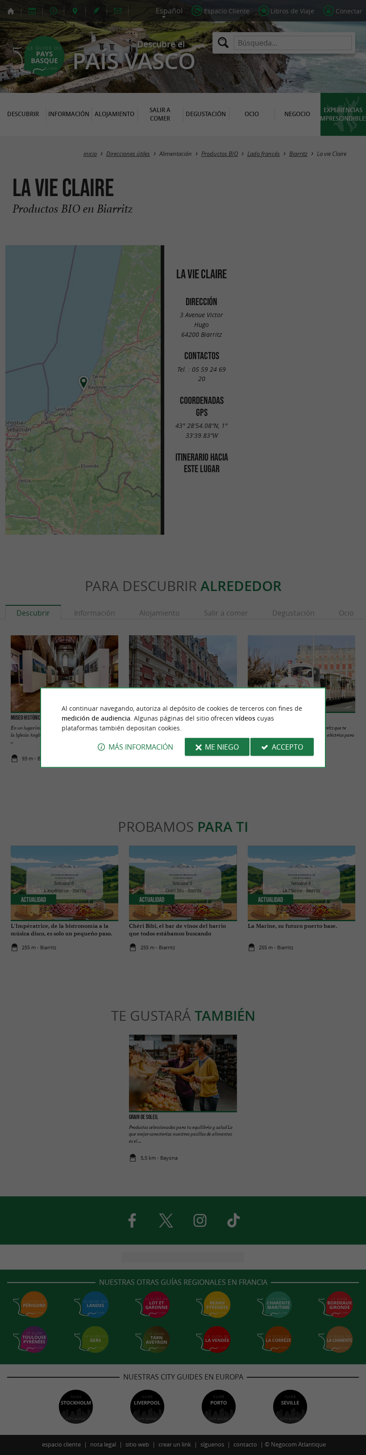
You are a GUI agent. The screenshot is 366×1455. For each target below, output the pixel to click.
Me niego (222, 747)
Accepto (287, 747)
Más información (140, 747)
